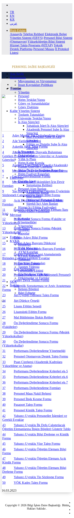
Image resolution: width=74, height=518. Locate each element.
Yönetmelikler (27, 222)
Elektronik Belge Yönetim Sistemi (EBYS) (38, 36)
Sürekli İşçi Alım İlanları (42, 203)
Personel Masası (43, 49)
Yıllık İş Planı (27, 159)
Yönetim (23, 92)
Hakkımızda (18, 77)
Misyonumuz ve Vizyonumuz (37, 81)
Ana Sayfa (17, 74)
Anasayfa (16, 34)
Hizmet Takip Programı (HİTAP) (31, 45)
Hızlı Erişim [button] (17, 30)
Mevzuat (15, 215)
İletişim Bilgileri (28, 289)
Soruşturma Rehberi (39, 185)
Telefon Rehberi (33, 34)
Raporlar (23, 233)
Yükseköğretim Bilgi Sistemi (46, 41)
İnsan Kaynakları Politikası (35, 85)
